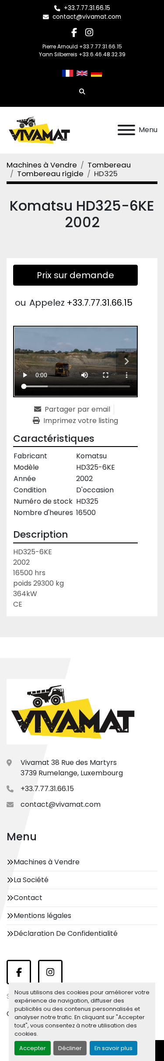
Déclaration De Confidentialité (66, 933)
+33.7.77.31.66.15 (87, 8)
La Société (31, 880)
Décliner (70, 1048)
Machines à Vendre (47, 862)
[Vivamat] (73, 711)
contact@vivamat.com (86, 17)
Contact (28, 898)
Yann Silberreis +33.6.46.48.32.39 (82, 54)
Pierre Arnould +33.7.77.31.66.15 (82, 46)
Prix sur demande (75, 275)
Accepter (32, 1048)
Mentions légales (42, 916)
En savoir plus (113, 1048)
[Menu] (126, 130)
